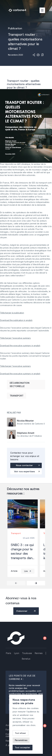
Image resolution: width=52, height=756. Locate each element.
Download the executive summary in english (20, 345)
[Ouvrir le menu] (42, 10)
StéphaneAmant (25, 433)
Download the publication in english (16, 320)
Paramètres (21, 740)
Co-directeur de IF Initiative (29, 436)
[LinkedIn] (44, 638)
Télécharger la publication (12, 313)
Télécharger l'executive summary (15, 338)
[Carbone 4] (16, 638)
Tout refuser (20, 733)
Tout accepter (22, 747)
